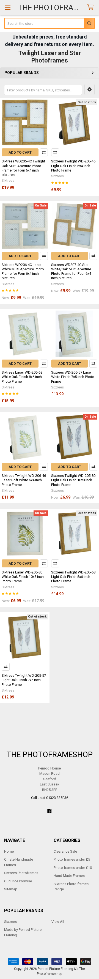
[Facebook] (49, 811)
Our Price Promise (18, 881)
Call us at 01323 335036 (49, 798)
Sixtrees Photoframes (21, 873)
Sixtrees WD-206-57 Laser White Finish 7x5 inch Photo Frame (72, 377)
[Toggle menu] (7, 7)
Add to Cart (20, 152)
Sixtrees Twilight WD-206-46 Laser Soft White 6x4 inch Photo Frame (24, 480)
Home (9, 851)
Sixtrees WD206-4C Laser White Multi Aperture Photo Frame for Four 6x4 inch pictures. (23, 271)
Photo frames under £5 (72, 859)
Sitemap (10, 889)
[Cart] (91, 7)
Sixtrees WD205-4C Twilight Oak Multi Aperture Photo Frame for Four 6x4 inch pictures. (23, 168)
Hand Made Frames (69, 876)
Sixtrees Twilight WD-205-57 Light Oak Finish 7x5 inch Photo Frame (24, 680)
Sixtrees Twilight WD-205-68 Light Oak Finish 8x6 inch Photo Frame (73, 576)
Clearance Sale (65, 851)
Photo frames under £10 (73, 868)
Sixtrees (10, 922)
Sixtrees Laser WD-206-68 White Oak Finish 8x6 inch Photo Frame (22, 377)
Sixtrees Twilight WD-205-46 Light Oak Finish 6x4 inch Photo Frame (73, 165)
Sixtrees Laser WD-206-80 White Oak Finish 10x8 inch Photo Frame (23, 576)
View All (57, 922)
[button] (89, 89)
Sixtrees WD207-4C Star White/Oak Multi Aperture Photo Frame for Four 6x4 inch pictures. (71, 271)
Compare (44, 152)
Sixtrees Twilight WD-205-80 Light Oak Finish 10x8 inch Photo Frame (73, 480)
